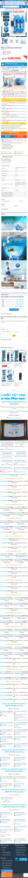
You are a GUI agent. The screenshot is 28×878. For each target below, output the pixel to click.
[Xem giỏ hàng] (22, 6)
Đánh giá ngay (14, 309)
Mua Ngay (7, 136)
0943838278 (20, 136)
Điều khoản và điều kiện (7, 860)
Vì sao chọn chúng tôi (20, 847)
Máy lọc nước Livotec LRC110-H (18, 383)
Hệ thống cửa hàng (6, 852)
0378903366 (17, 10)
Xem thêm (13, 390)
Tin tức (3, 850)
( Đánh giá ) (4, 49)
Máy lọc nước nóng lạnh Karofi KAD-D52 (6, 364)
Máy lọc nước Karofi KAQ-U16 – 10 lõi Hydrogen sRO (7, 383)
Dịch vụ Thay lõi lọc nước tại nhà (14, 8)
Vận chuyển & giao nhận (6, 153)
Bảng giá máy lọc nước (21, 850)
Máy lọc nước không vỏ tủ (6, 46)
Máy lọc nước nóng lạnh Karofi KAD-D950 (19, 364)
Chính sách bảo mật (6, 867)
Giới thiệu (4, 847)
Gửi (14, 335)
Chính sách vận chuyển (7, 863)
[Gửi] (17, 6)
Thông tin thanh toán (20, 152)
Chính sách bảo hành (19, 153)
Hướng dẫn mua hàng (6, 152)
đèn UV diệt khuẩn (20, 111)
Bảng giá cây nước (20, 852)
